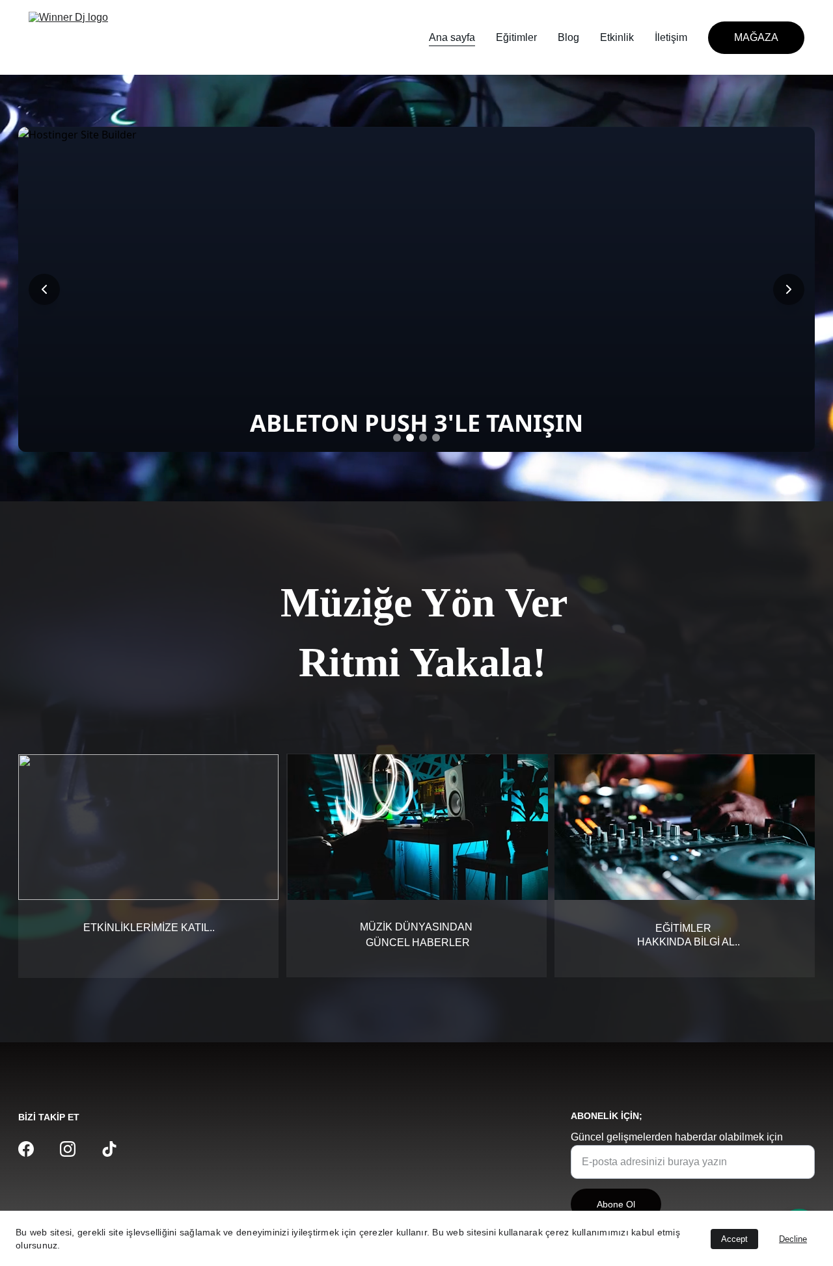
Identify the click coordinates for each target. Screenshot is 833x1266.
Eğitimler (516, 37)
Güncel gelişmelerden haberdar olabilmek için (677, 1136)
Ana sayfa (452, 37)
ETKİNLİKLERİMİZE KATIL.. (149, 927)
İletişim (671, 37)
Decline (793, 1239)
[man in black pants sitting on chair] (418, 827)
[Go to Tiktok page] (109, 1149)
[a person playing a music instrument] (684, 827)
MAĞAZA (756, 37)
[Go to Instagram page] (67, 1149)
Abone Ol (616, 1204)
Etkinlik (617, 37)
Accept (734, 1239)
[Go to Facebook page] (26, 1149)
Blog (568, 37)
